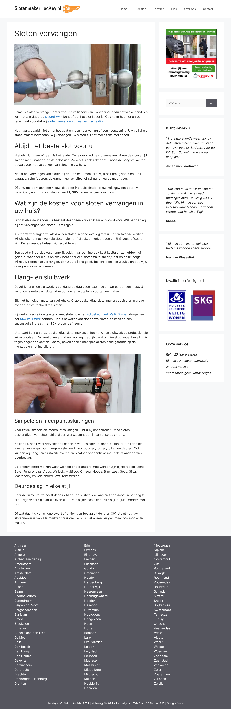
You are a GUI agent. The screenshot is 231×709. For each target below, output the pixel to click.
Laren (88, 637)
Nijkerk (159, 550)
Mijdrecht (91, 674)
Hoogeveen (92, 619)
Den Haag (21, 651)
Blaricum (20, 614)
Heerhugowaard (96, 596)
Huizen (89, 628)
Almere (19, 554)
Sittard (159, 596)
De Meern (21, 637)
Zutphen (160, 679)
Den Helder (22, 656)
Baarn (18, 591)
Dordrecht (21, 669)
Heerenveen (93, 591)
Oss (157, 564)
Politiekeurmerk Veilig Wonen (107, 314)
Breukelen (21, 623)
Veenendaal (162, 628)
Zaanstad (161, 660)
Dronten (20, 683)
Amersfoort (22, 564)
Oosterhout (162, 559)
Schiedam (161, 591)
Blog (174, 9)
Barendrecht (23, 601)
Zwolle (159, 683)
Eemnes (90, 550)
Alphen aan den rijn (28, 559)
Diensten (140, 9)
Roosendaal (162, 582)
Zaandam (161, 656)
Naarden (90, 688)
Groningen (91, 573)
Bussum (20, 628)
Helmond (90, 605)
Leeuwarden (93, 642)
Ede (87, 545)
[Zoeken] (211, 103)
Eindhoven (91, 554)
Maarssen (91, 660)
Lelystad (90, 651)
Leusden (90, 656)
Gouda (89, 568)
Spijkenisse (162, 605)
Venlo (158, 633)
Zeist (157, 669)
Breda (18, 619)
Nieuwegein (162, 545)
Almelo (19, 550)
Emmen (89, 559)
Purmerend (162, 568)
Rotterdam (161, 587)
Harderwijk (92, 587)
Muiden (89, 679)
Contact (208, 9)
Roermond (161, 577)
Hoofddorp (92, 614)
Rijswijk (159, 573)
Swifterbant (162, 610)
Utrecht (159, 623)
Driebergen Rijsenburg (30, 679)
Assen (18, 587)
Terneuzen (161, 614)
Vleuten (159, 637)
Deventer (21, 660)
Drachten (21, 674)
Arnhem (20, 582)
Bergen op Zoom (26, 605)
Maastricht (92, 665)
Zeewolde (161, 665)
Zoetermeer (162, 674)
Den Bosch (22, 647)
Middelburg (92, 669)
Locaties (158, 9)
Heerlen (90, 601)
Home (123, 9)
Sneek (158, 601)
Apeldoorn (21, 577)
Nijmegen (161, 554)
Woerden (160, 651)
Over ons (190, 9)
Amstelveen (23, 568)
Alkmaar (20, 545)
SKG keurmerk (30, 319)
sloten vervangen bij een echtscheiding (76, 121)
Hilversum (91, 610)
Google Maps (175, 703)
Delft (17, 642)
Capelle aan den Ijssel (30, 633)
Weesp (159, 647)
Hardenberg (93, 582)
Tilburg (159, 619)
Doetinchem (23, 665)
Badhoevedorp (25, 596)
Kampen (90, 633)
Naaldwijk (91, 683)
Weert (158, 642)
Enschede (91, 564)
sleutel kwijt (53, 116)
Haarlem (90, 577)
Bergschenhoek (25, 610)
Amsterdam (22, 573)
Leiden (89, 647)
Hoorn (88, 623)
